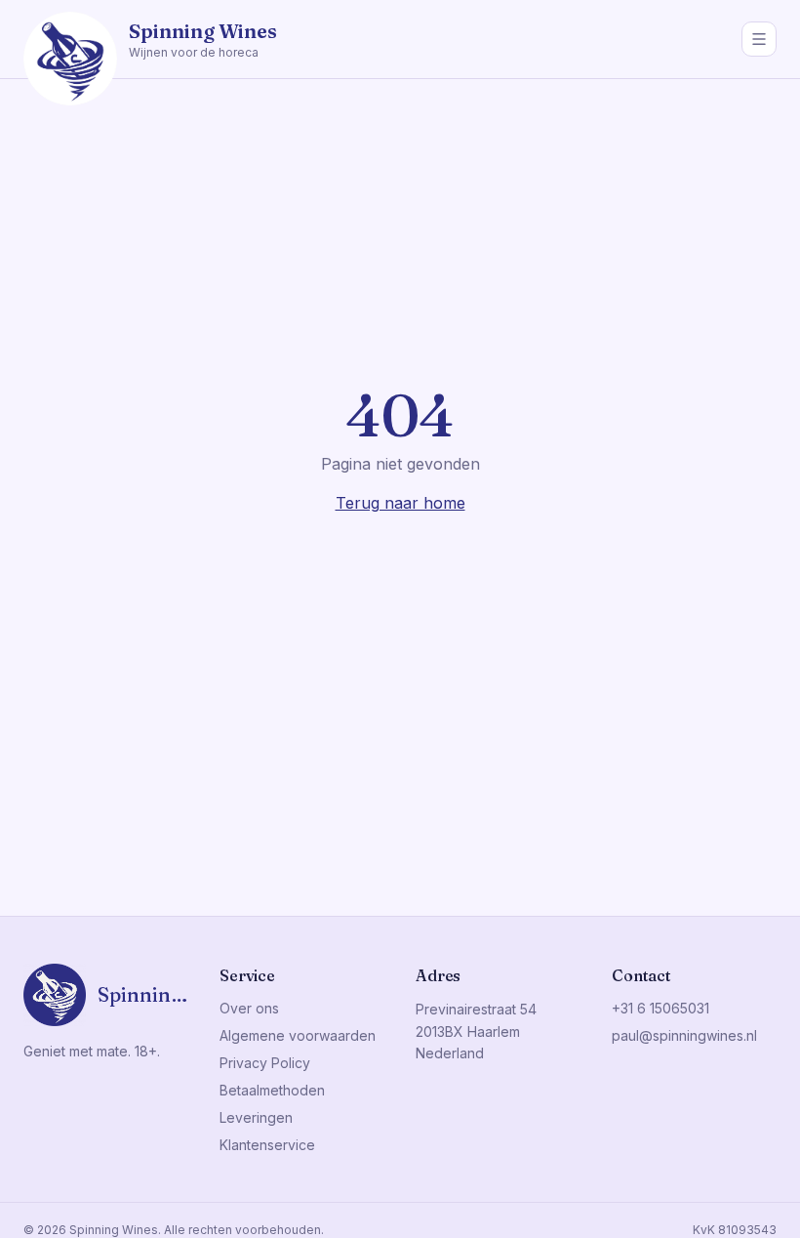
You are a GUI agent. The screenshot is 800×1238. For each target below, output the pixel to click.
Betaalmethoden (272, 1090)
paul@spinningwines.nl (684, 1035)
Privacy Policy (265, 1062)
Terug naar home (400, 503)
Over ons (249, 1008)
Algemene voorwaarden (298, 1035)
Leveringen (256, 1117)
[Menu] (759, 39)
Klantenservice (267, 1144)
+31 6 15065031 (660, 1008)
